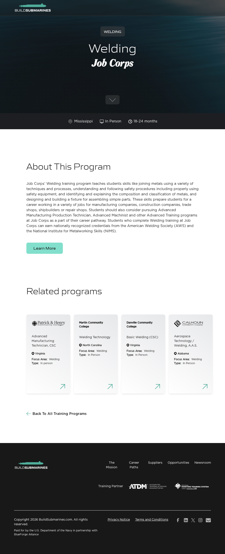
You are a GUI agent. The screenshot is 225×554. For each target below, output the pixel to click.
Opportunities (178, 462)
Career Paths (134, 465)
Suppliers (155, 462)
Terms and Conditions (151, 519)
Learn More (44, 248)
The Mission (111, 465)
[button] (208, 7)
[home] (32, 8)
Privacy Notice (119, 519)
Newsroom (202, 462)
